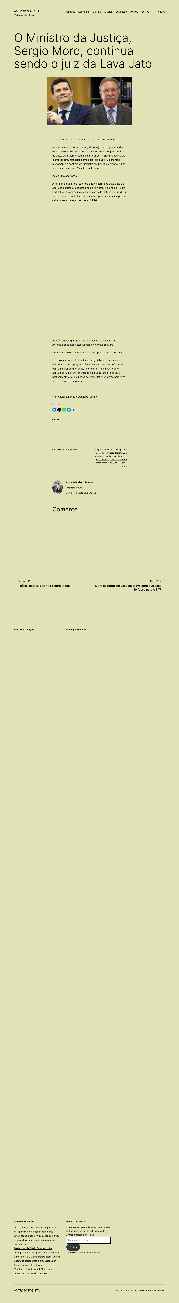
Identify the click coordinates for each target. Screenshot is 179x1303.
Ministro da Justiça (111, 462)
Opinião (70, 11)
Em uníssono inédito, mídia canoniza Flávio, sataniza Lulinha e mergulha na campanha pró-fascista (36, 1240)
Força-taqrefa (115, 453)
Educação (121, 11)
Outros (145, 11)
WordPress (158, 1290)
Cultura (97, 11)
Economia (84, 11)
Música (108, 11)
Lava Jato (114, 183)
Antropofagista (27, 11)
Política (161, 11)
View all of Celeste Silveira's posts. (82, 493)
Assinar (73, 1247)
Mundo (134, 11)
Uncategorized (120, 449)
